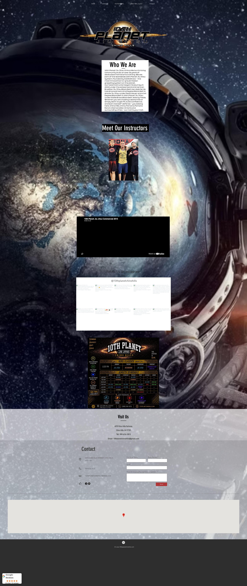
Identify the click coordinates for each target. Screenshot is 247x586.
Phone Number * (153, 457)
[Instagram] (89, 483)
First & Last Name (132, 457)
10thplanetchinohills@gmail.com (126, 439)
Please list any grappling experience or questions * (142, 472)
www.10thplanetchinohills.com (125, 547)
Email (128, 464)
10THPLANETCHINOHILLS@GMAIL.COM (98, 476)
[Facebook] (86, 483)
